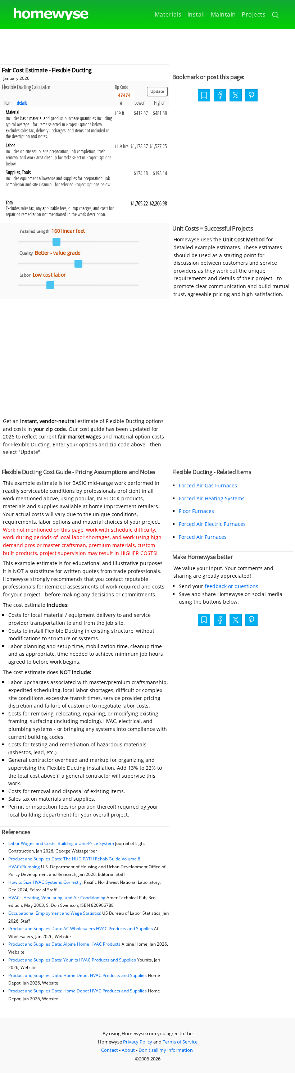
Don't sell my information (166, 1050)
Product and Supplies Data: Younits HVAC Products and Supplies (72, 960)
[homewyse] (45, 14)
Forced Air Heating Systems (212, 498)
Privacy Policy (137, 1041)
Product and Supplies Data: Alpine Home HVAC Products (64, 944)
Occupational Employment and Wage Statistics (54, 913)
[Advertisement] (147, 45)
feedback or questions (231, 586)
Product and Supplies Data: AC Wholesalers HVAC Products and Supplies (80, 929)
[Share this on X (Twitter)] (236, 94)
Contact (109, 1050)
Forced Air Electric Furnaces (212, 523)
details (22, 102)
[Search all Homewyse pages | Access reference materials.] (276, 16)
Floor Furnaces (196, 511)
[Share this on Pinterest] (251, 96)
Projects (254, 14)
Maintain (223, 14)
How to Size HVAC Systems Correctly (45, 882)
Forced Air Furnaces (203, 536)
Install (196, 14)
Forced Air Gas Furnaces (208, 485)
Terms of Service (180, 1041)
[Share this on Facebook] (219, 96)
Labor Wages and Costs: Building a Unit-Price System (61, 843)
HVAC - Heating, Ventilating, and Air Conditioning (56, 898)
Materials (168, 14)
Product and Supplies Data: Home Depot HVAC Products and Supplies (77, 975)
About (128, 1050)
